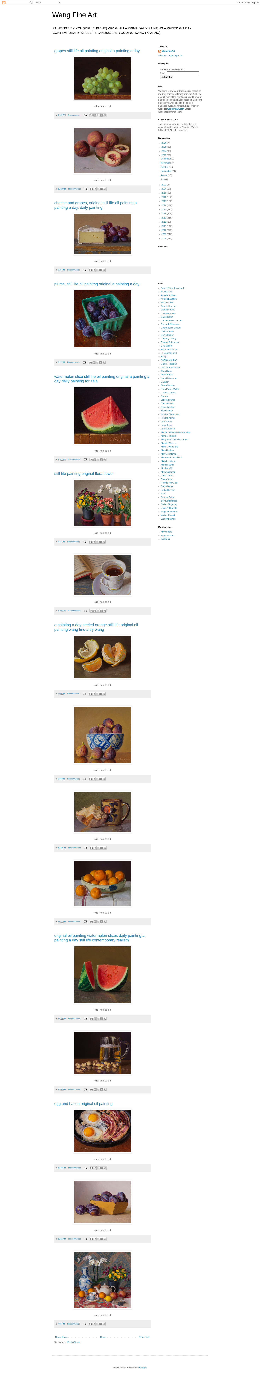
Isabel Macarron (169, 378)
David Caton (167, 317)
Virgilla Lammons (169, 511)
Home (103, 1337)
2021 (164, 185)
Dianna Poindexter (170, 342)
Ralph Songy (167, 479)
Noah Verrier (167, 475)
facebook (165, 539)
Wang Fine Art (74, 15)
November (166, 163)
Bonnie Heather (168, 306)
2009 (164, 234)
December (166, 159)
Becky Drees (167, 302)
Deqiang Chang (168, 338)
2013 (164, 218)
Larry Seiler (166, 425)
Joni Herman (167, 403)
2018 (164, 197)
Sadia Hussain (168, 490)
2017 (164, 201)
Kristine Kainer (168, 418)
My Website (166, 532)
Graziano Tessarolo (170, 367)
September (166, 171)
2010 (164, 230)
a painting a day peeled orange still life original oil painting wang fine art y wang (96, 627)
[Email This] (91, 115)
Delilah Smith (167, 331)
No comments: (74, 115)
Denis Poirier (167, 335)
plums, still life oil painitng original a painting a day (96, 284)
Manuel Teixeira (168, 436)
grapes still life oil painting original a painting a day (97, 51)
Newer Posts (61, 1337)
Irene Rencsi (167, 374)
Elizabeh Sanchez (169, 349)
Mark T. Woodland (169, 447)
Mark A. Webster (169, 443)
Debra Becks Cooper (171, 328)
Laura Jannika (168, 428)
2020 (164, 189)
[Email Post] (85, 115)
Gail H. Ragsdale (169, 364)
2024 (164, 151)
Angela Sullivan (168, 295)
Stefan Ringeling (169, 504)
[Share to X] (98, 115)
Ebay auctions (168, 535)
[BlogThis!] (94, 115)
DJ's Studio (166, 346)
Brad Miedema (168, 310)
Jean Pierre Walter (170, 389)
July (163, 179)
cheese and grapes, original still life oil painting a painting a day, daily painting (95, 205)
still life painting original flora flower (84, 473)
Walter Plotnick (168, 515)
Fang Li (164, 356)
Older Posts (144, 1337)
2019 (164, 193)
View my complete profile (170, 55)
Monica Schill (167, 465)
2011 (164, 226)
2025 (164, 147)
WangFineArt (168, 51)
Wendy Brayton (168, 519)
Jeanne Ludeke (168, 392)
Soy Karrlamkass (169, 501)
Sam (163, 493)
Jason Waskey (168, 385)
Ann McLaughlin (169, 299)
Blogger (143, 1367)
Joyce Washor (168, 407)
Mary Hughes (167, 450)
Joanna (164, 396)
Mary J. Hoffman (169, 454)
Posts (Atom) (73, 1342)
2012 (164, 222)
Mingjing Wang (168, 461)
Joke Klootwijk (168, 400)
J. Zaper (165, 382)
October (165, 167)
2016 (164, 205)
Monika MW (166, 468)
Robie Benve (167, 486)
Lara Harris (166, 421)
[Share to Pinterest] (104, 115)
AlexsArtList (166, 291)
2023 (164, 155)
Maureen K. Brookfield (171, 457)
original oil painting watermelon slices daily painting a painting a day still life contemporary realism (99, 937)
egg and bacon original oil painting (83, 1103)
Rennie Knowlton (169, 483)
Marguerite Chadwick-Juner (174, 439)
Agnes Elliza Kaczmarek (172, 288)
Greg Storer (166, 371)
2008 (164, 238)
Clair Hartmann (168, 313)
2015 (164, 209)
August (164, 175)
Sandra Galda (167, 497)
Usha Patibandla (169, 508)
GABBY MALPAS (169, 360)
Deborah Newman (170, 324)
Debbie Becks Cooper (171, 320)
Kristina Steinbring (170, 414)
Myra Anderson (168, 472)
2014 (164, 213)
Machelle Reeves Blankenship (175, 432)
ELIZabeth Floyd (169, 353)
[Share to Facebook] (101, 115)
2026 (164, 143)
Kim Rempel (167, 410)
